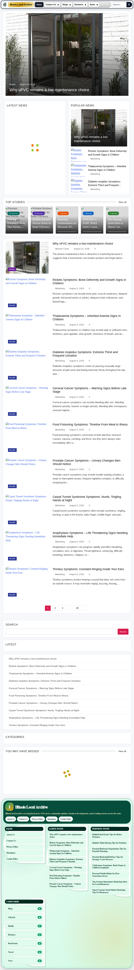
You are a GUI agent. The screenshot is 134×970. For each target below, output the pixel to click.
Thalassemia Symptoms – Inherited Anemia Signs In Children (40, 673)
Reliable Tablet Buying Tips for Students (109, 842)
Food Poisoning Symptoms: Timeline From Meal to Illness (90, 424)
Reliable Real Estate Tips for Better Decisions (107, 835)
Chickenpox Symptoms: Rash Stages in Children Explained (109, 866)
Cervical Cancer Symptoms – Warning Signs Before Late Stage (41, 688)
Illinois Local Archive (21, 4)
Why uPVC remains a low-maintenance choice (49, 90)
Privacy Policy (37, 819)
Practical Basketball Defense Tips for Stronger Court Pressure (107, 858)
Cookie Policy (65, 819)
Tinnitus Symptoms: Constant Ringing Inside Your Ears (88, 569)
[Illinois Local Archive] (5, 5)
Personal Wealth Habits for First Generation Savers (105, 874)
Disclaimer (52, 819)
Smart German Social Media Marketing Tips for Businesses (108, 891)
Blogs (65, 4)
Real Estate (13, 943)
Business (79, 4)
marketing (95, 159)
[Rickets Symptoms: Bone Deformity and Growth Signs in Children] (78, 155)
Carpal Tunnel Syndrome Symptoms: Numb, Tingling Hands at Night (87, 498)
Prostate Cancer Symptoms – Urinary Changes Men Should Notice (43, 703)
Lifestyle (11, 917)
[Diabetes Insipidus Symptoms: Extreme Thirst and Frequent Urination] (78, 185)
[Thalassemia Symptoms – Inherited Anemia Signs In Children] (78, 170)
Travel (10, 952)
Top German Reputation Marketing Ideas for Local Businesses (109, 883)
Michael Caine (62, 249)
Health (12, 305)
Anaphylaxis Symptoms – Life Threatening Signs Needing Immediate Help (47, 717)
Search (12, 624)
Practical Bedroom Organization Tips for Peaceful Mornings (109, 850)
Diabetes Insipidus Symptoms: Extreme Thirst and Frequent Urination (104, 185)
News (92, 4)
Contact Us (51, 4)
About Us (10, 819)
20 (77, 608)
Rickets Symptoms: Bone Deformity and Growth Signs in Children (89, 281)
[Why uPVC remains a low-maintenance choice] (99, 127)
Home (39, 4)
